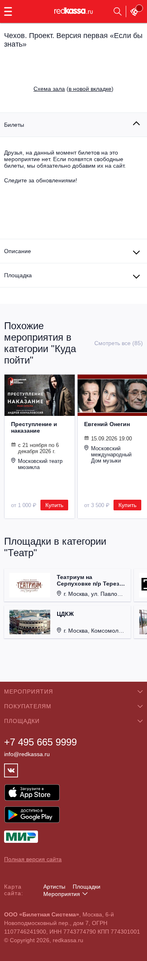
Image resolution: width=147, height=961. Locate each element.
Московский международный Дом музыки (111, 454)
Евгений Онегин (107, 424)
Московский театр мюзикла (40, 464)
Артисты (54, 886)
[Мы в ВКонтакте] (11, 770)
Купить (54, 505)
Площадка (18, 275)
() (73, 88)
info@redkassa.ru (27, 754)
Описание (17, 251)
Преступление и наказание (34, 427)
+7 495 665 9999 (40, 742)
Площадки (86, 886)
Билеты (14, 124)
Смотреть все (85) (118, 343)
